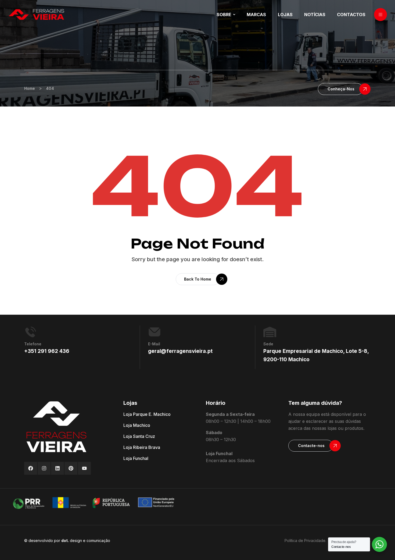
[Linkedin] (57, 468)
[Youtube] (84, 468)
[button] (380, 14)
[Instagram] (44, 468)
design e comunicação (85, 540)
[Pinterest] (70, 468)
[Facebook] (30, 468)
